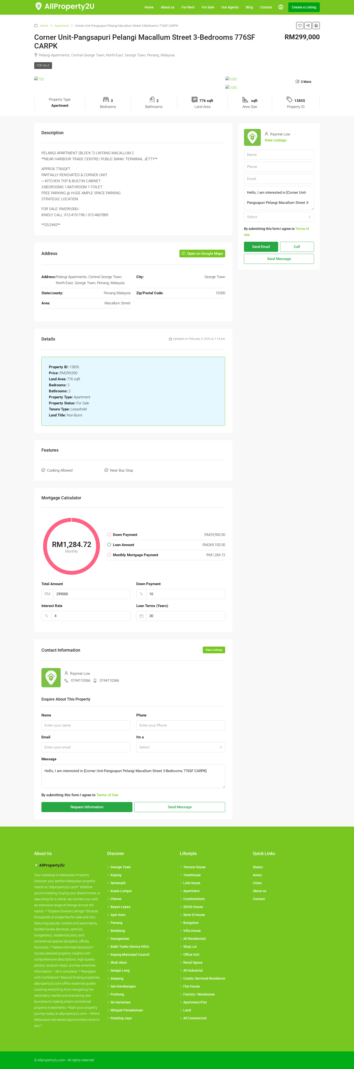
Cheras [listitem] (116, 899)
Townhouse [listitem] (192, 875)
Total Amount (52, 584)
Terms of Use (107, 795)
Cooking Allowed (59, 470)
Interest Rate (51, 606)
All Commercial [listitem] (195, 1018)
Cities (257, 883)
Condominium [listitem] (194, 899)
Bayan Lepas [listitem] (120, 907)
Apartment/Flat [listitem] (195, 1002)
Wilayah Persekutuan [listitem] (127, 1010)
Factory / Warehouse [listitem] (199, 994)
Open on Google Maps (204, 253)
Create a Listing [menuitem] (304, 7)
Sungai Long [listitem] (120, 970)
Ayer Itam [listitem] (118, 915)
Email (45, 737)
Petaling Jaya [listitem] (121, 1018)
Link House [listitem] (191, 883)
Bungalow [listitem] (190, 923)
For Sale (208, 7)
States (258, 867)
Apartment (61, 25)
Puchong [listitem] (117, 994)
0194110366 (80, 680)
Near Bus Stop (121, 470)
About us (167, 7)
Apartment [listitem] (191, 891)
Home (149, 7)
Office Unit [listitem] (191, 954)
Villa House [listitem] (192, 931)
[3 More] (272, 88)
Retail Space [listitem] (193, 962)
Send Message (180, 807)
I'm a (140, 737)
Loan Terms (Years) (152, 606)
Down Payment (148, 584)
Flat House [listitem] (191, 986)
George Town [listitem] (121, 867)
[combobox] (180, 747)
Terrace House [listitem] (194, 867)
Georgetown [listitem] (120, 939)
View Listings (214, 650)
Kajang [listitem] (116, 875)
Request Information (87, 807)
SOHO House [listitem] (193, 907)
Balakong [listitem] (118, 931)
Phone (141, 715)
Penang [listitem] (116, 923)
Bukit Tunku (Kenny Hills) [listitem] (130, 947)
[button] (299, 25)
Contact (266, 7)
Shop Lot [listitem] (190, 947)
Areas (257, 875)
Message (48, 759)
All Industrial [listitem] (193, 970)
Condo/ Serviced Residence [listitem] (204, 978)
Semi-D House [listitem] (194, 915)
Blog (249, 7)
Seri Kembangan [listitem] (123, 986)
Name (46, 715)
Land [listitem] (187, 1010)
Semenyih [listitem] (118, 883)
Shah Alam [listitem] (119, 962)
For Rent (188, 7)
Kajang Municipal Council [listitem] (130, 954)
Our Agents (230, 7)
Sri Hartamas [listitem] (121, 1002)
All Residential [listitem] (194, 939)
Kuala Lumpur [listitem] (121, 891)
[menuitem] (281, 7)
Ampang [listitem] (117, 978)
